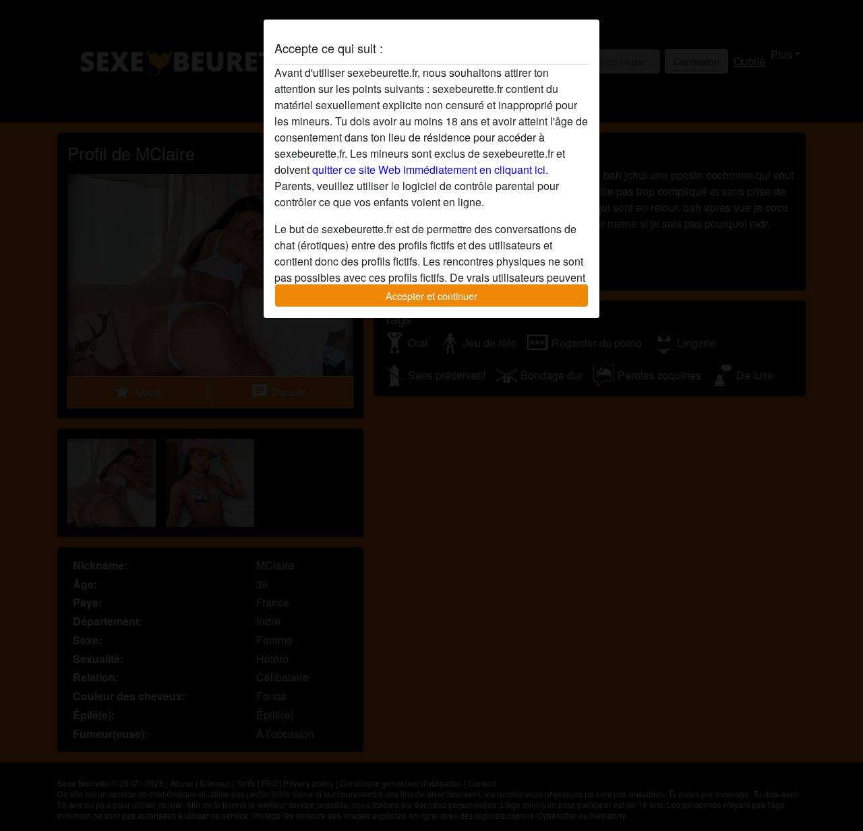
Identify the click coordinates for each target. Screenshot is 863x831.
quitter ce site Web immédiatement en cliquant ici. (430, 169)
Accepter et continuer (431, 295)
